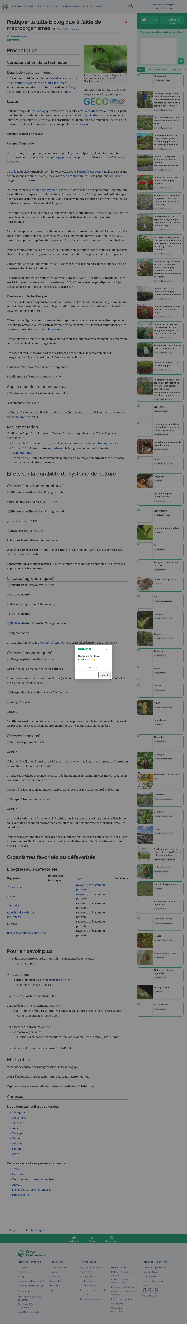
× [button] (106, 649)
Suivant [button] (104, 674)
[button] (90, 667)
